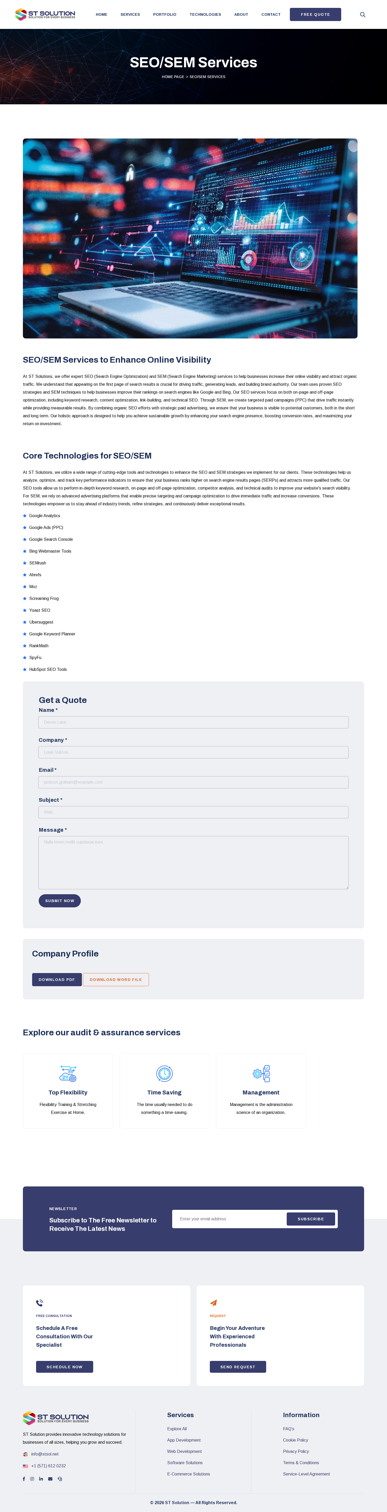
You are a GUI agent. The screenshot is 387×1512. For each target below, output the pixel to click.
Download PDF (57, 980)
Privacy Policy (296, 1451)
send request (238, 1367)
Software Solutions (185, 1462)
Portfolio (164, 14)
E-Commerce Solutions (188, 1474)
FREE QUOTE (315, 14)
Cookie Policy (295, 1440)
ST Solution (176, 1502)
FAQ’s (288, 1429)
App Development (184, 1440)
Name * (48, 710)
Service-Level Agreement (306, 1474)
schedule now (65, 1367)
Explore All (177, 1429)
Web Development (184, 1451)
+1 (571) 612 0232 (48, 1466)
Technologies (205, 14)
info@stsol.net (44, 1454)
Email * (48, 770)
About (241, 14)
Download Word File (116, 980)
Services (130, 14)
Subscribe (311, 1219)
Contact (271, 14)
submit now (59, 901)
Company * (53, 740)
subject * (51, 800)
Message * (53, 830)
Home (101, 14)
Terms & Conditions (301, 1462)
